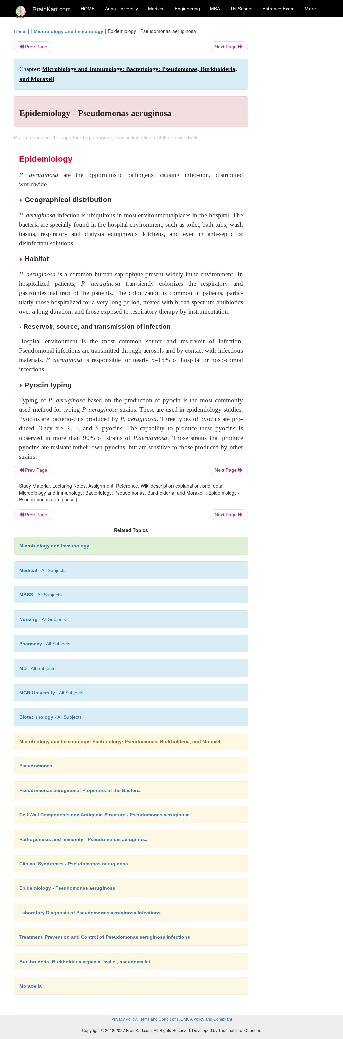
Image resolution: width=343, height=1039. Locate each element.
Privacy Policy (124, 1019)
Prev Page (35, 46)
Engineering (187, 8)
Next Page (226, 46)
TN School (241, 8)
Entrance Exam (278, 8)
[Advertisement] (293, 128)
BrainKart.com (51, 9)
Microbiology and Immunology (68, 31)
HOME (88, 8)
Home (20, 31)
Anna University (121, 8)
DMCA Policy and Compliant (206, 1019)
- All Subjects (42, 570)
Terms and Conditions (159, 1019)
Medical (156, 8)
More (310, 8)
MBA (215, 8)
